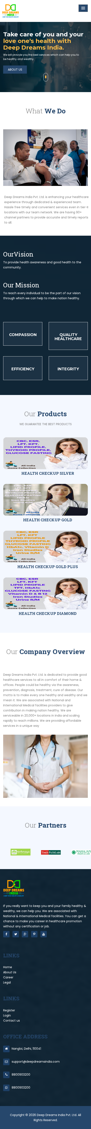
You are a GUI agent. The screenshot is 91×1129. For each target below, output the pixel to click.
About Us (9, 972)
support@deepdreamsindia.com (36, 1061)
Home (7, 967)
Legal (7, 982)
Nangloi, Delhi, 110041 (26, 1048)
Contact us (11, 1020)
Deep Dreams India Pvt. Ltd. (57, 1115)
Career (8, 977)
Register (9, 1010)
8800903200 (21, 1074)
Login (7, 1015)
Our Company (18, 58)
